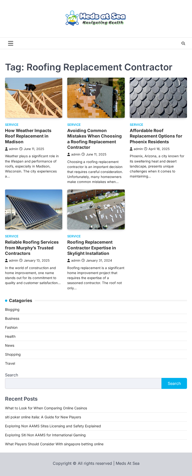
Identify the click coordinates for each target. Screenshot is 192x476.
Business (12, 318)
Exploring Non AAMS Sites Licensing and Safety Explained (53, 426)
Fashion (11, 327)
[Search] (183, 43)
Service (11, 125)
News (9, 345)
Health (10, 336)
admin (13, 149)
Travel (10, 363)
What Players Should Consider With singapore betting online (54, 444)
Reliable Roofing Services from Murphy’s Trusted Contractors (32, 247)
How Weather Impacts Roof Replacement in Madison (28, 136)
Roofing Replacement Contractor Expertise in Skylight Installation (91, 247)
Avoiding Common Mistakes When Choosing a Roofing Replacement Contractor (94, 139)
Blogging (12, 309)
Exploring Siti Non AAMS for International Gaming (45, 435)
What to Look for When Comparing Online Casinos (46, 408)
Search (11, 374)
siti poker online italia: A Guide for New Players (43, 417)
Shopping (13, 354)
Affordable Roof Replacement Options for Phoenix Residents (156, 136)
